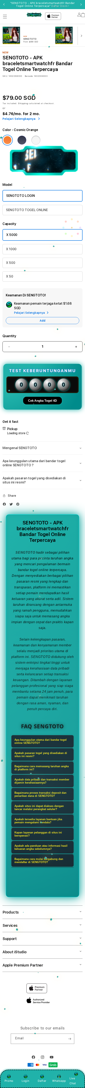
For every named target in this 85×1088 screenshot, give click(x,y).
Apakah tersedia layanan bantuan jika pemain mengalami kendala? (38, 821)
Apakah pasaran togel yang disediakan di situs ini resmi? (40, 754)
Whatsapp (59, 1080)
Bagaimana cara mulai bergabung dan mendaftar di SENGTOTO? (38, 860)
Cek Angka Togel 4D (42, 400)
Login (25, 1080)
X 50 (9, 276)
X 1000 (11, 249)
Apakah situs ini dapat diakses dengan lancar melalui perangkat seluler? (39, 807)
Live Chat (73, 1081)
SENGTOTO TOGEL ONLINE (27, 210)
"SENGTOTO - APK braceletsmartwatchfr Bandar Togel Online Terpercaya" (42, 4)
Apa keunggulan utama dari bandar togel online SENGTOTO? (40, 741)
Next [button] (81, 4)
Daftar (42, 1080)
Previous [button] (4, 4)
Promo (9, 1080)
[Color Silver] (35, 140)
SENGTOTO (25, 552)
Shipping (23, 103)
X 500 (10, 263)
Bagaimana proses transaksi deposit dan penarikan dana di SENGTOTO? (40, 794)
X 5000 (11, 235)
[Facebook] (5, 505)
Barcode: (29, 76)
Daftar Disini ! (60, 6)
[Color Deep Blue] (21, 140)
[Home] (34, 14)
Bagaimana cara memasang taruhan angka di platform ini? (41, 768)
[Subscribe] (69, 1039)
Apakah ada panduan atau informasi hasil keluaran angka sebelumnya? (40, 847)
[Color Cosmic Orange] (7, 140)
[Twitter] (12, 505)
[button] (5, 17)
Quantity (9, 336)
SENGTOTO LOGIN (20, 196)
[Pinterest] (19, 505)
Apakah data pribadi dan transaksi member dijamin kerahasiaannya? (41, 781)
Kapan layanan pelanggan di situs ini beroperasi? (38, 834)
